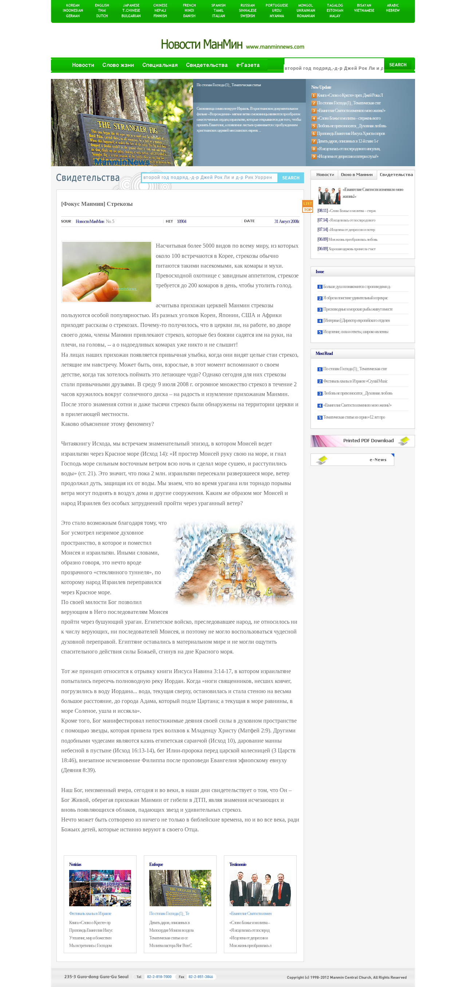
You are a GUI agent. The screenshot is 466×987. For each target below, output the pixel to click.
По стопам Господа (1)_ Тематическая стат (355, 368)
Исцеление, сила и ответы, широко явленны (355, 331)
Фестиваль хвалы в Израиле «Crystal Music (355, 381)
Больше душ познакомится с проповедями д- (357, 286)
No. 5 (110, 221)
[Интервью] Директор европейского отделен (356, 320)
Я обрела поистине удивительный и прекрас (355, 297)
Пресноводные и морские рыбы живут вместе (357, 309)
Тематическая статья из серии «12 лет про (354, 417)
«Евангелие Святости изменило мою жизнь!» (357, 405)
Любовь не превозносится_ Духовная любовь (357, 393)
